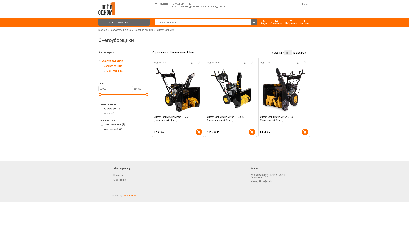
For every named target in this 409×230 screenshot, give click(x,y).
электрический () (114, 124)
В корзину (199, 132)
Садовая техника (113, 66)
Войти (305, 4)
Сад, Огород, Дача (112, 60)
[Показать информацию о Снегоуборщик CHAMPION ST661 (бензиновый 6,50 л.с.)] (284, 89)
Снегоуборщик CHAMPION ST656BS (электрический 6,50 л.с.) (225, 118)
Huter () (109, 113)
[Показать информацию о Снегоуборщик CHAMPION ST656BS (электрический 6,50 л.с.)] (231, 89)
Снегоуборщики (114, 71)
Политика (118, 175)
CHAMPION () (112, 108)
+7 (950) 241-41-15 (181, 4)
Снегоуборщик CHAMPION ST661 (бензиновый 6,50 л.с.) (277, 118)
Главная (102, 30)
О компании (119, 180)
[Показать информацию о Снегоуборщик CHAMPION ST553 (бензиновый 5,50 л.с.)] (178, 89)
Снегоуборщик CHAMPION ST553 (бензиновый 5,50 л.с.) (171, 118)
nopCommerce (129, 196)
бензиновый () (113, 129)
